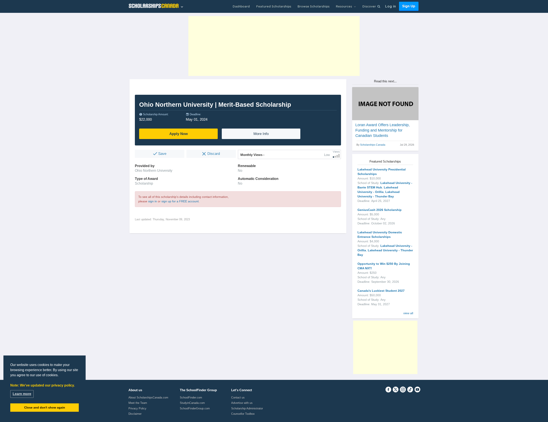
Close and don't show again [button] (44, 407)
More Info (261, 134)
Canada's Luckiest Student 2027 (381, 290)
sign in (152, 201)
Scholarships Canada (372, 144)
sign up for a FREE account (180, 201)
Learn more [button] (22, 394)
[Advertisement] (274, 46)
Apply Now (178, 134)
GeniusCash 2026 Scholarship (379, 210)
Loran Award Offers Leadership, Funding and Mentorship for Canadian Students (382, 130)
